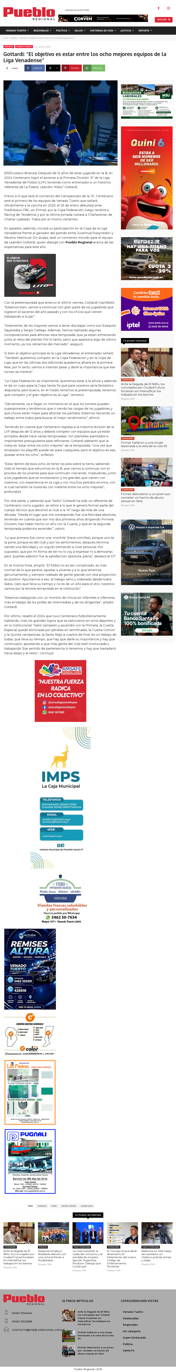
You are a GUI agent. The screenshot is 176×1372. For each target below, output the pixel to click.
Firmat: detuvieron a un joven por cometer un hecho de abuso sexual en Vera (145, 497)
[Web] (147, 309)
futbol (54, 1206)
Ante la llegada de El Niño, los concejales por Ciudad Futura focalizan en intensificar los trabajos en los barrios (143, 389)
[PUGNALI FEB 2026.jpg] (60, 1161)
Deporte (13, 38)
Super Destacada (82, 1247)
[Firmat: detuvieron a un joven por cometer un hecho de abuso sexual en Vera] (147, 472)
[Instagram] (168, 8)
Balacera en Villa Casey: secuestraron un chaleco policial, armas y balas (156, 1255)
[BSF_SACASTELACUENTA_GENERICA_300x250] (147, 614)
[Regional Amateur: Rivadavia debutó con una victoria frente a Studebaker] (53, 1233)
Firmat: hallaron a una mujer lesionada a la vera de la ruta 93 (144, 444)
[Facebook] (159, 8)
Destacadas (127, 380)
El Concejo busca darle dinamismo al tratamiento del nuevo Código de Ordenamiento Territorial (122, 1258)
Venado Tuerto (24, 46)
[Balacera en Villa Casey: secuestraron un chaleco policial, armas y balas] (157, 1233)
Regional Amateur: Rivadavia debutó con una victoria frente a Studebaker (52, 1255)
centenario (42, 1206)
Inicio (5, 38)
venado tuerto (87, 1206)
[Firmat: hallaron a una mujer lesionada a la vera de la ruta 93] (147, 420)
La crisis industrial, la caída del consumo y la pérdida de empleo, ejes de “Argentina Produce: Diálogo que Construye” (87, 1258)
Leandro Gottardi (68, 1206)
